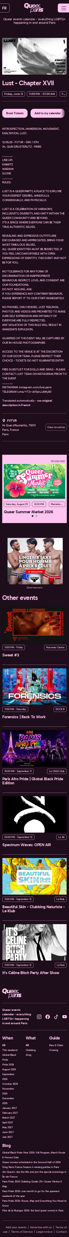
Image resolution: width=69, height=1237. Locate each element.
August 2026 (9, 1069)
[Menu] (64, 8)
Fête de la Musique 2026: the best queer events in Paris (32, 1210)
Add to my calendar (48, 113)
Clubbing (31, 1050)
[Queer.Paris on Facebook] (47, 1016)
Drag (28, 1055)
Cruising (53, 1050)
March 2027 (8, 1117)
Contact (61, 1231)
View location (56, 427)
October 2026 (10, 1083)
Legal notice (44, 1231)
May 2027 (7, 1127)
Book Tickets (15, 113)
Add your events (16, 1227)
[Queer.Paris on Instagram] (39, 1016)
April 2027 (7, 1122)
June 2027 (8, 1132)
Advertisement (34, 587)
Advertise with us (41, 1227)
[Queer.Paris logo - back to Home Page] (33, 8)
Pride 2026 (8, 1064)
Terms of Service (22, 1231)
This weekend (9, 1050)
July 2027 (7, 1137)
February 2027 (10, 1112)
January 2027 (9, 1108)
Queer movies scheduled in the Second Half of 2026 (31, 1162)
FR (4, 8)
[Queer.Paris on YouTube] (64, 1016)
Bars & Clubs (56, 1045)
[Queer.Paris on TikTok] (56, 1016)
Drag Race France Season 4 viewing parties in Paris (30, 1167)
